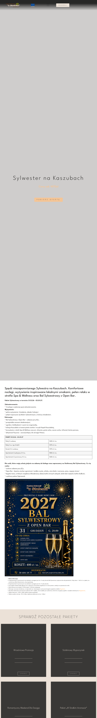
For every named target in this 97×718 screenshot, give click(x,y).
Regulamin (62, 589)
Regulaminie (82, 590)
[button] (48, 4)
